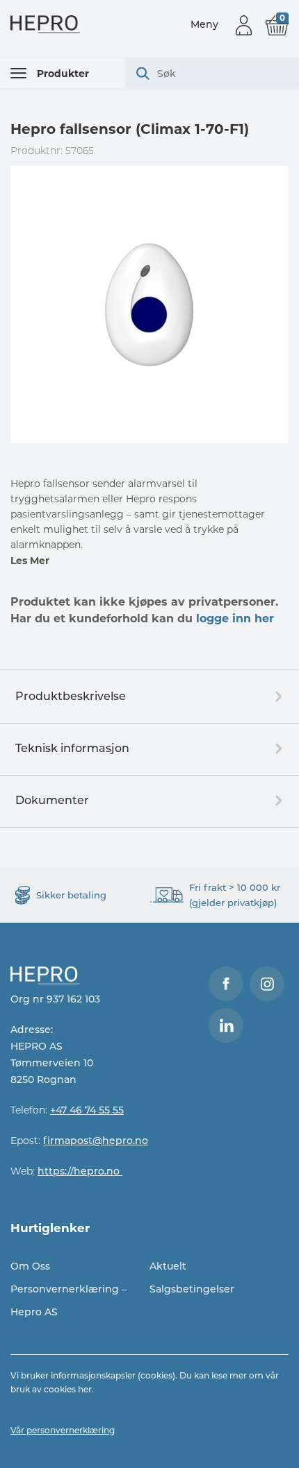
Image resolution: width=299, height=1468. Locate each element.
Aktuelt (168, 1266)
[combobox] (212, 73)
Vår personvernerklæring (62, 1430)
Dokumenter (52, 800)
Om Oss (30, 1266)
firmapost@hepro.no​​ (95, 1140)
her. (86, 1389)
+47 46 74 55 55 (87, 1110)
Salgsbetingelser (192, 1289)
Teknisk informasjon (72, 748)
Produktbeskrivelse (70, 696)
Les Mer (29, 560)
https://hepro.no (80, 1171)
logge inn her (235, 618)
